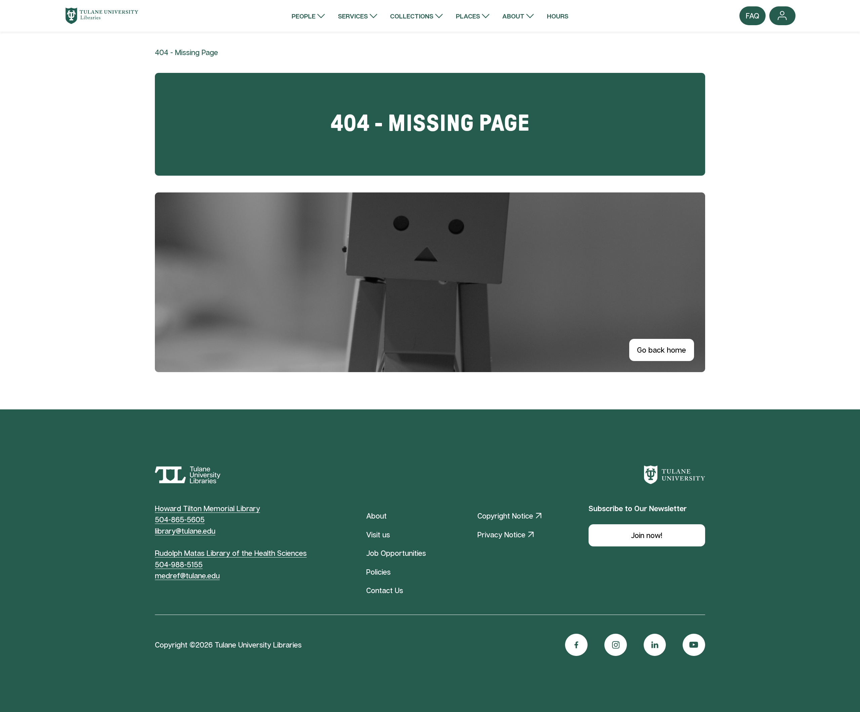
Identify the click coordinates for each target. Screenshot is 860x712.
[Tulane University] (674, 474)
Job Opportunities (396, 553)
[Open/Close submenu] (321, 15)
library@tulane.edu (185, 530)
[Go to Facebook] (576, 645)
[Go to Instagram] (615, 645)
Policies (378, 571)
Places (468, 16)
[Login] (782, 15)
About (513, 16)
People (303, 16)
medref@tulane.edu (187, 575)
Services (353, 16)
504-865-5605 (180, 519)
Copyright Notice (505, 515)
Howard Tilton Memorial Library (207, 508)
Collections (411, 16)
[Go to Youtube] (694, 645)
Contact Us (384, 590)
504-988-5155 (179, 564)
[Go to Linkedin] (655, 645)
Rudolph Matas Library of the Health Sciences (231, 553)
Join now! (646, 535)
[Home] (101, 15)
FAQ (752, 18)
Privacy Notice (501, 534)
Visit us (378, 534)
